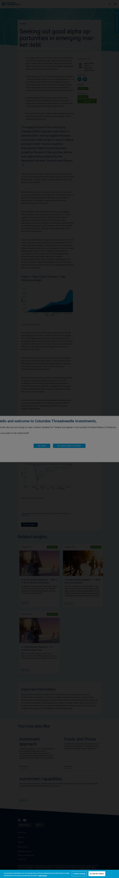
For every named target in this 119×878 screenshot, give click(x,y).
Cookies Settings (79, 874)
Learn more (42, 875)
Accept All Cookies (97, 874)
